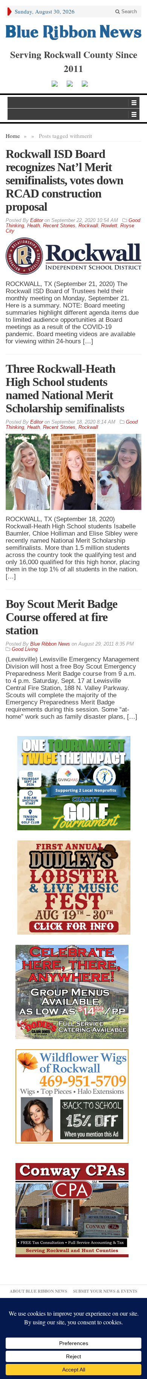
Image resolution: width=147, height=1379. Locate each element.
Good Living (25, 649)
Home (13, 135)
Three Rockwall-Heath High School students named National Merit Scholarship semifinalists (65, 388)
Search (128, 11)
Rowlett (109, 225)
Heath (33, 225)
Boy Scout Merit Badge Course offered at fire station (61, 617)
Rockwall (88, 225)
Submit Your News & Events (105, 1291)
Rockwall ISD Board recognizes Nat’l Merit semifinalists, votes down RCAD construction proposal (64, 180)
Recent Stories (59, 225)
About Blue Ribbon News (38, 1291)
